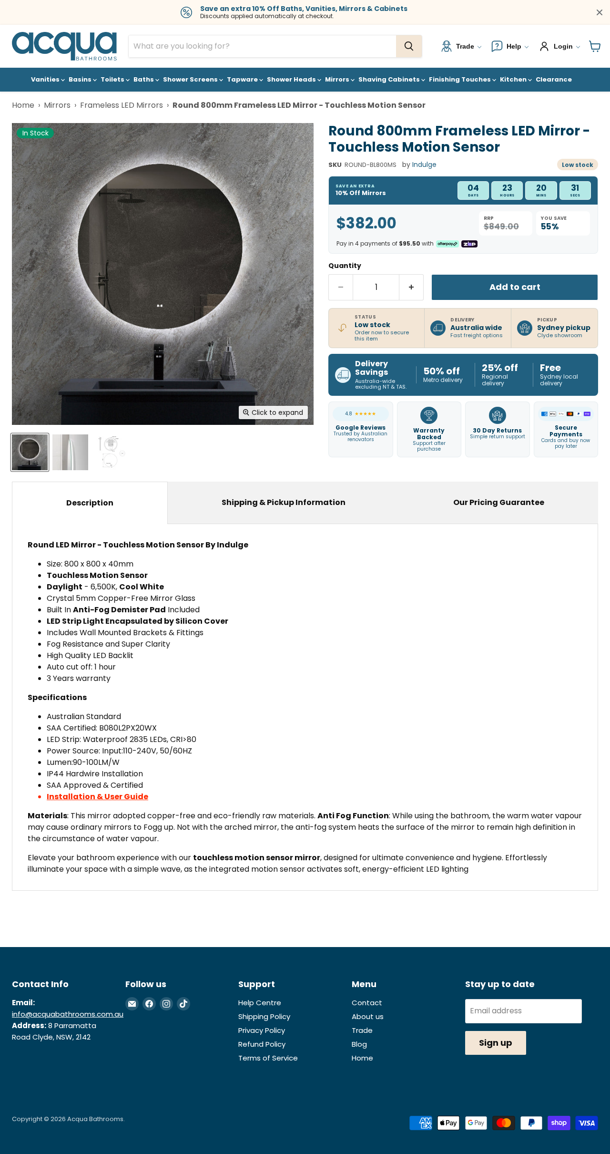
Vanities (46, 79)
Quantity (344, 265)
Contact (367, 1003)
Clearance (554, 79)
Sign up (495, 1043)
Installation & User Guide (97, 796)
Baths (144, 79)
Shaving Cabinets (389, 79)
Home (23, 105)
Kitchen (514, 79)
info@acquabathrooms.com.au (67, 1014)
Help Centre (259, 1003)
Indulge (424, 164)
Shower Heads (292, 79)
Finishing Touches (460, 79)
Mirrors (338, 79)
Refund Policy (261, 1044)
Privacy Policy (261, 1030)
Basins (81, 79)
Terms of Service (268, 1058)
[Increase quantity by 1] (411, 287)
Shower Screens (191, 79)
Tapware (243, 79)
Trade (362, 1030)
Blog (359, 1044)
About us (368, 1016)
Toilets (113, 79)
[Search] (409, 46)
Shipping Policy (264, 1016)
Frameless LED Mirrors (121, 105)
